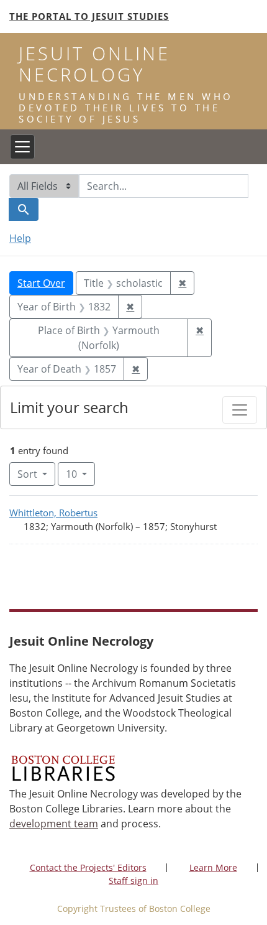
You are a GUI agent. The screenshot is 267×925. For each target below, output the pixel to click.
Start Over (41, 283)
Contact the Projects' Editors (88, 867)
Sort (27, 474)
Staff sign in (133, 880)
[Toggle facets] (239, 410)
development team (53, 823)
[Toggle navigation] (22, 146)
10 (80, 474)
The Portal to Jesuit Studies (89, 16)
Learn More (213, 867)
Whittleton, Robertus (53, 512)
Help (20, 238)
